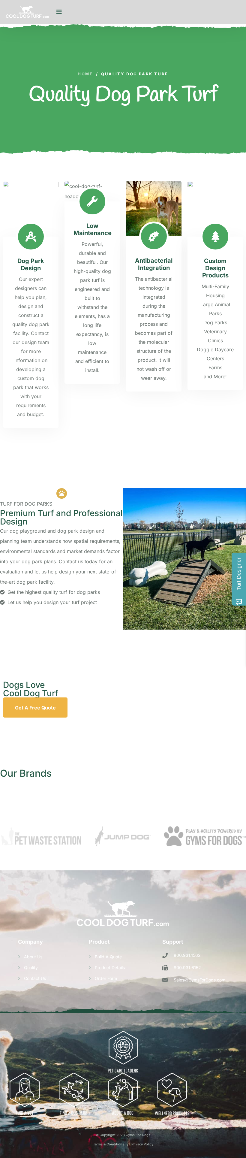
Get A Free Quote (35, 708)
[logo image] (27, 12)
